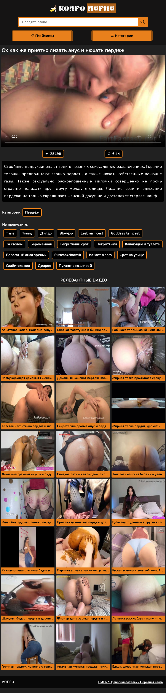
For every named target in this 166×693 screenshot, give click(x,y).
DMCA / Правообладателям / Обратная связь (130, 682)
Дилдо (46, 233)
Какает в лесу (100, 255)
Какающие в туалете (142, 244)
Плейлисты (44, 35)
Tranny (27, 233)
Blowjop (66, 233)
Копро (86, 8)
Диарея (44, 265)
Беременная (41, 244)
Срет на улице (132, 255)
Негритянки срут (74, 244)
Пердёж (32, 212)
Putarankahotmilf (67, 255)
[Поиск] (143, 22)
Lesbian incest (92, 233)
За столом (14, 244)
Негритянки (106, 244)
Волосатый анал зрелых (26, 255)
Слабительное (18, 265)
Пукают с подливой (75, 265)
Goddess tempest (125, 233)
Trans (10, 233)
